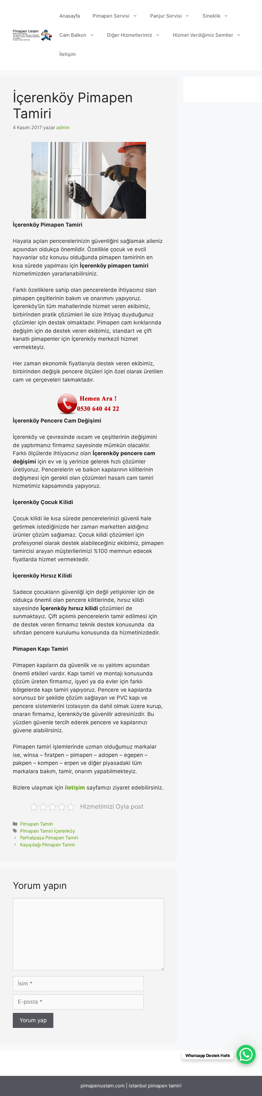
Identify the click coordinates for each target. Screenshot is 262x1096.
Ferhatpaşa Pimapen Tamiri (49, 837)
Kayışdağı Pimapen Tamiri (47, 844)
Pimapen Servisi (111, 16)
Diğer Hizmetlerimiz (129, 35)
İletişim (67, 54)
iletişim (75, 787)
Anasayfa (69, 16)
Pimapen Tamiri (36, 824)
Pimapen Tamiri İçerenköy (47, 831)
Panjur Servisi (166, 16)
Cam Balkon (72, 35)
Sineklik (211, 16)
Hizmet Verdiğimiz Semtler (203, 35)
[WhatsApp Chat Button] (246, 1054)
